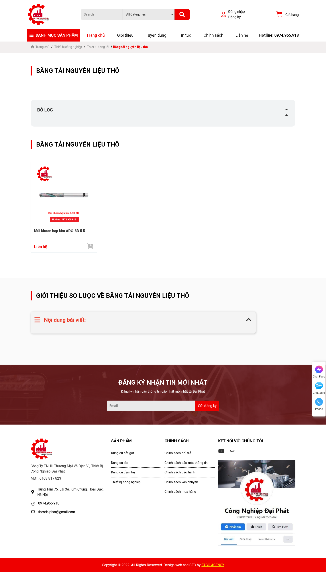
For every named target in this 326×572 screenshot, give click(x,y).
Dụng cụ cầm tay (123, 472)
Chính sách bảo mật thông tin (186, 463)
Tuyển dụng (156, 35)
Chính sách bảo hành (180, 472)
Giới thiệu (125, 35)
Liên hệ (242, 35)
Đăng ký (234, 17)
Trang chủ (95, 35)
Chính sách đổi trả (178, 453)
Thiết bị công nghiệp (68, 47)
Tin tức (185, 35)
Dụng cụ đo (119, 463)
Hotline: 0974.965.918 (279, 35)
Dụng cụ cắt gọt (122, 453)
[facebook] (256, 503)
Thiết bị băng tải (98, 47)
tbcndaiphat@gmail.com (56, 512)
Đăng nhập (236, 12)
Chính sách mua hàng (180, 492)
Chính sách (213, 35)
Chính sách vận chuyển (181, 482)
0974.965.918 (48, 503)
